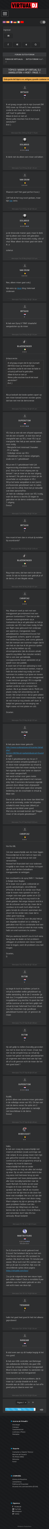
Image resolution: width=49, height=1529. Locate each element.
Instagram (18, 1511)
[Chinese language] (22, 22)
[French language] (11, 22)
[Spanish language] (7, 22)
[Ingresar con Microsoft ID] (17, 44)
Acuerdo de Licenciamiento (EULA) (25, 1486)
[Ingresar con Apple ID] (26, 44)
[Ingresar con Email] (8, 36)
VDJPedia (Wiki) (18, 1457)
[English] (4, 22)
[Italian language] (18, 22)
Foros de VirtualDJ (14, 59)
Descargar (16, 1425)
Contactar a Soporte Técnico (22, 1452)
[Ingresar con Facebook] (8, 44)
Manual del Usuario (19, 1454)
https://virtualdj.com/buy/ (17, 1271)
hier (11, 201)
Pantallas (15, 1434)
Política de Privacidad (20, 1484)
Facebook (17, 1507)
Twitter (16, 1514)
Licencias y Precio (18, 1432)
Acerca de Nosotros (19, 1479)
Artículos (15, 1459)
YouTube (17, 1509)
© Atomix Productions (24, 1526)
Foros (14, 1461)
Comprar (15, 1427)
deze (19, 288)
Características (17, 1429)
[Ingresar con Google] (35, 44)
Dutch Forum (32, 59)
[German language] (14, 22)
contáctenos (17, 1482)
